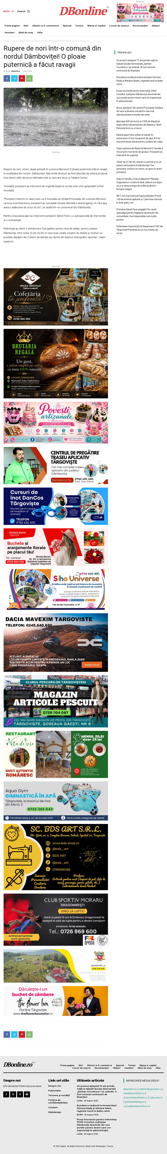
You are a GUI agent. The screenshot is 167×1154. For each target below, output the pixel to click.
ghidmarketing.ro (135, 1101)
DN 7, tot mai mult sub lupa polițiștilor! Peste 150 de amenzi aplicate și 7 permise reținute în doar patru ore (139, 199)
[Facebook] (7, 78)
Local (14, 40)
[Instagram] (13, 1094)
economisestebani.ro (135, 1097)
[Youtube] (27, 1094)
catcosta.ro (156, 1097)
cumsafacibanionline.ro (136, 1106)
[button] (24, 11)
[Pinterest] (22, 78)
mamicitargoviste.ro (150, 1089)
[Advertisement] (56, 159)
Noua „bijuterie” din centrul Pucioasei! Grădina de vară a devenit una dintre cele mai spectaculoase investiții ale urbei (139, 111)
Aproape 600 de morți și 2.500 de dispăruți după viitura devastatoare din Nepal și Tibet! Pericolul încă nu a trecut (138, 124)
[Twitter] (14, 78)
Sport (80, 1115)
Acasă (6, 40)
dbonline (15, 71)
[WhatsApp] (29, 78)
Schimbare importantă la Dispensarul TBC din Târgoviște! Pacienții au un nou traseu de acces (139, 229)
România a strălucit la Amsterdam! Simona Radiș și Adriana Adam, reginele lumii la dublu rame (139, 80)
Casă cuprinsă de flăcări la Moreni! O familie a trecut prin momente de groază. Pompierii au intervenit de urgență (139, 152)
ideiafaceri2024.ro (133, 1093)
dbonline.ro (130, 1089)
